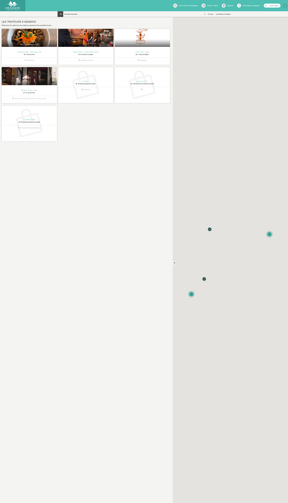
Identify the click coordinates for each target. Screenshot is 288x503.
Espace (273, 6)
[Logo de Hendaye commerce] (12, 5)
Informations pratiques (251, 6)
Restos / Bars (212, 6)
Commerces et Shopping (188, 6)
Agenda (230, 6)
